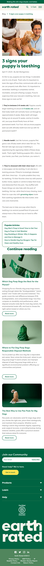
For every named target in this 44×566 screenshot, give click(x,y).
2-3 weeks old (27, 109)
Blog (4, 14)
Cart (34, 7)
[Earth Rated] (10, 7)
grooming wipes (27, 194)
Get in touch (10, 472)
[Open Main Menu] (40, 7)
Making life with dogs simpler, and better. (22, 2)
